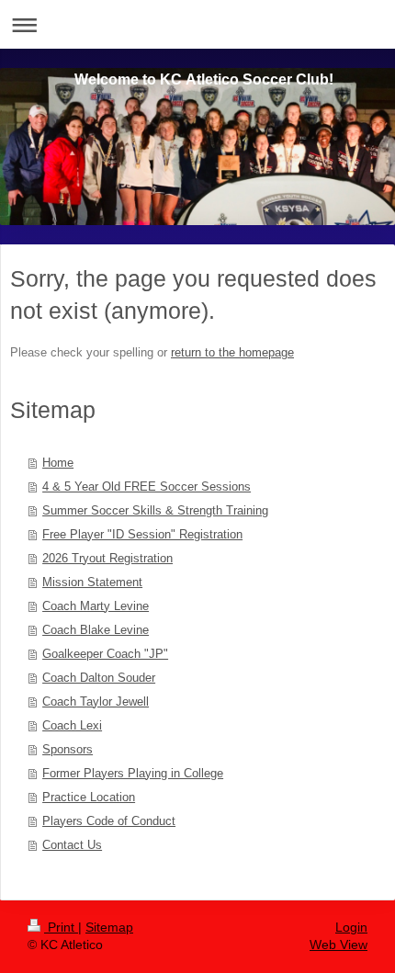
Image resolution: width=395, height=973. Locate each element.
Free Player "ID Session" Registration (142, 534)
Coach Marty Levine (95, 606)
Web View (338, 944)
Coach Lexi (72, 725)
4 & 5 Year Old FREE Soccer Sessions (146, 486)
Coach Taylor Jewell (95, 701)
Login (351, 927)
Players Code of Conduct (108, 821)
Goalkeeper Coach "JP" (105, 654)
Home (57, 463)
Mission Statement (92, 582)
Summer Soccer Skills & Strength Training (155, 510)
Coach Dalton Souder (98, 677)
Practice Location (88, 797)
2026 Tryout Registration (107, 558)
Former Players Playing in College (132, 773)
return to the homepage (232, 352)
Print (61, 927)
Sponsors (67, 749)
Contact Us (72, 845)
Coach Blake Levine (95, 630)
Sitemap (109, 927)
